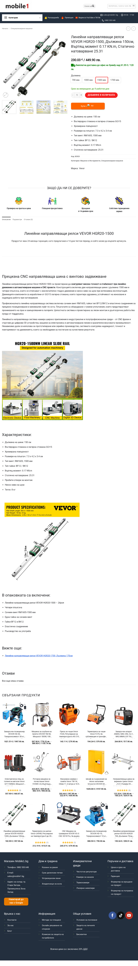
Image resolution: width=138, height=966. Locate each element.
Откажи (98, 958)
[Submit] (93, 6)
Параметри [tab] (17, 219)
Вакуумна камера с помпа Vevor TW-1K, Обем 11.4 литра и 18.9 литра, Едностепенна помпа (69, 782)
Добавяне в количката (101, 95)
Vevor (81, 168)
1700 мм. (115, 80)
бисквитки (125, 951)
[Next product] (128, 28)
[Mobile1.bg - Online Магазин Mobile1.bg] (40, 6)
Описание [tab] (6, 219)
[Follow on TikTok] (121, 915)
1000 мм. (88, 80)
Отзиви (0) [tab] (28, 219)
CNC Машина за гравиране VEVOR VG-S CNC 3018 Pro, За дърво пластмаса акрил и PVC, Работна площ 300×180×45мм (69, 834)
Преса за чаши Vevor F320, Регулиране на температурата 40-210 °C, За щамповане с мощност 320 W (69, 734)
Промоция (69, 18)
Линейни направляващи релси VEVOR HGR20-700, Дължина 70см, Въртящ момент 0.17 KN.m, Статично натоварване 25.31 (123, 834)
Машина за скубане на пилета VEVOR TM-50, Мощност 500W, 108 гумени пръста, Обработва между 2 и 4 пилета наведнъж (41, 734)
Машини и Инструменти (90, 161)
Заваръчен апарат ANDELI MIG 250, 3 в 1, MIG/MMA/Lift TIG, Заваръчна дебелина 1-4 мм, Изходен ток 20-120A (124, 734)
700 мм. (76, 80)
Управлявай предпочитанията (123, 958)
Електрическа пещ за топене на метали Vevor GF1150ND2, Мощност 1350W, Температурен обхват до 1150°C (14, 782)
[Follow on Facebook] (112, 915)
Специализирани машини (21, 28)
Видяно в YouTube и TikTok (89, 18)
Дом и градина (48, 861)
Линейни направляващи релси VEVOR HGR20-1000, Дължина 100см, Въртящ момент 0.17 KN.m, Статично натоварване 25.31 (14, 834)
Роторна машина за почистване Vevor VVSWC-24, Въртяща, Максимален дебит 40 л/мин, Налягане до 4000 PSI (42, 782)
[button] (132, 940)
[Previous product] (133, 28)
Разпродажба (53, 18)
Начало (5, 28)
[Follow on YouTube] (129, 915)
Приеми (74, 958)
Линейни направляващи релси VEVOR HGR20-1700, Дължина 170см (39, 655)
